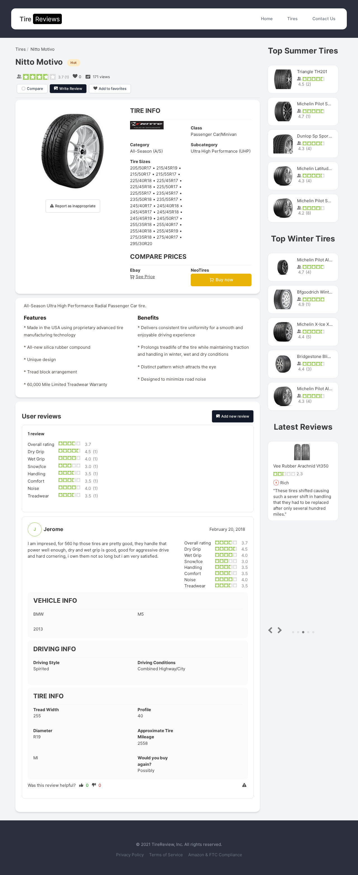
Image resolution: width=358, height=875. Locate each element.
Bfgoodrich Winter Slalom (322, 292)
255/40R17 (167, 224)
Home (267, 18)
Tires (292, 18)
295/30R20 (141, 243)
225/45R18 (141, 186)
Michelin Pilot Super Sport (323, 200)
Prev (271, 630)
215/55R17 (166, 174)
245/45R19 (141, 218)
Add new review (235, 416)
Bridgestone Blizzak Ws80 (322, 356)
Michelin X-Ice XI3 (315, 324)
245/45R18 (168, 212)
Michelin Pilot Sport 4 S (320, 103)
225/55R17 (140, 193)
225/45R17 (167, 180)
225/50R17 (167, 186)
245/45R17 (141, 212)
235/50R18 (141, 199)
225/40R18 (141, 180)
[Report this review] (245, 785)
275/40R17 (167, 237)
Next (278, 630)
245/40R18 (168, 205)
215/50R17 (140, 174)
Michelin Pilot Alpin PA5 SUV (325, 259)
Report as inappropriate (75, 206)
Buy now (224, 279)
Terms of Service (166, 854)
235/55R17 (167, 199)
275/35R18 (141, 237)
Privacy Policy (130, 854)
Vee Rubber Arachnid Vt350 (300, 466)
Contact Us (323, 18)
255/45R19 (167, 231)
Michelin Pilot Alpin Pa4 (320, 388)
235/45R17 (167, 193)
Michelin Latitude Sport (320, 168)
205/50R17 (140, 168)
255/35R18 (141, 224)
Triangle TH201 (312, 71)
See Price (145, 276)
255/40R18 (141, 231)
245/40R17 (141, 205)
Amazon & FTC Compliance (215, 854)
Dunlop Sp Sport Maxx (319, 136)
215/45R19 (166, 168)
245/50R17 (167, 218)
